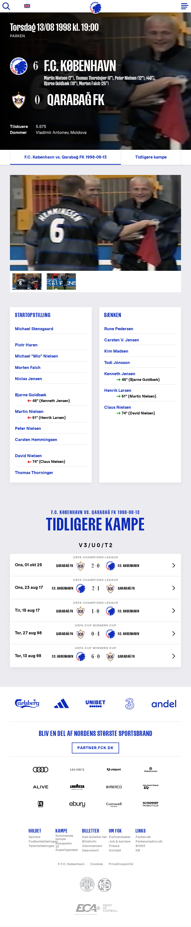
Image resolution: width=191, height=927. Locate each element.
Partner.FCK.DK (95, 748)
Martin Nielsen (55, 78)
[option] (95, 223)
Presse (114, 846)
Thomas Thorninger (91, 78)
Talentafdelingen (41, 846)
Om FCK (115, 830)
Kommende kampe (64, 837)
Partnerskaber (120, 837)
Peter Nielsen (126, 78)
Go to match (95, 556)
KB (138, 850)
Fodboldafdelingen (43, 841)
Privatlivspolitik (121, 864)
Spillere (34, 837)
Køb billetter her (94, 837)
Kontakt (115, 850)
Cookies (96, 864)
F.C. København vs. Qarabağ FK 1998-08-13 (65, 157)
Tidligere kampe (151, 157)
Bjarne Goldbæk (56, 83)
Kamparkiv (63, 843)
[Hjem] (95, 7)
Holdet (35, 830)
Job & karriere (119, 841)
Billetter (90, 830)
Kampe (61, 830)
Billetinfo (89, 841)
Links (141, 830)
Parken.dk (143, 837)
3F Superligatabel (66, 848)
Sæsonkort (90, 850)
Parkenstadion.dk (149, 841)
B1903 (140, 846)
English (28, 6)
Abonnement (92, 846)
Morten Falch (89, 83)
